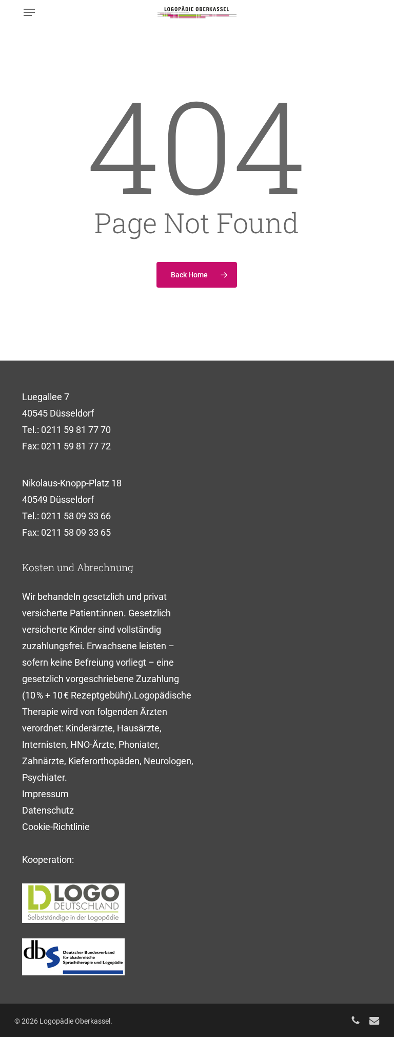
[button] (29, 12)
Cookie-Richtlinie (56, 826)
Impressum (45, 793)
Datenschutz (48, 810)
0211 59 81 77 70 (76, 429)
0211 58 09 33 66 (76, 516)
